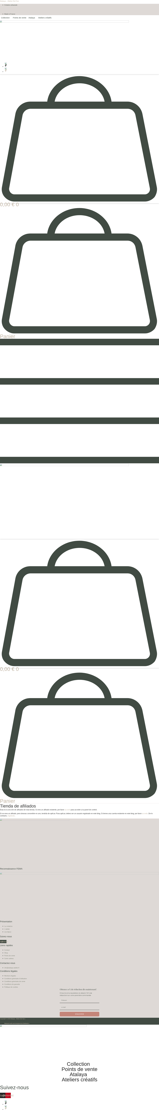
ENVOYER (79, 1014)
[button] (6, 17)
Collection (5, 18)
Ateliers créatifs (44, 18)
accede (67, 810)
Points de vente (19, 18)
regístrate (11, 816)
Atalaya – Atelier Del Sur (9, 1)
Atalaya (31, 18)
